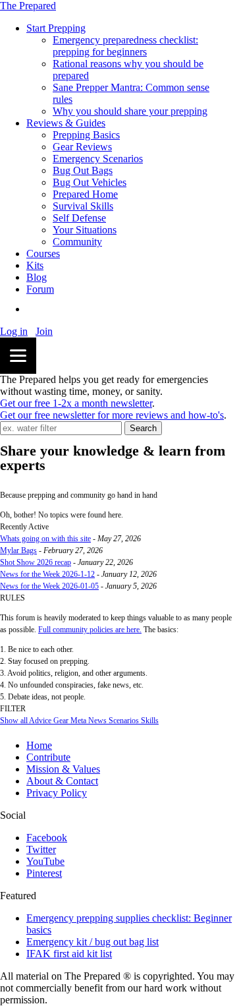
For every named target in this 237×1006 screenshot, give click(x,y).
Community (77, 241)
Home (39, 745)
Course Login (55, 308)
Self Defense (79, 217)
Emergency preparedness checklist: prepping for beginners (125, 45)
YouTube (45, 861)
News (96, 720)
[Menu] (18, 356)
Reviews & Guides (65, 123)
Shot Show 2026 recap (35, 562)
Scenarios (123, 720)
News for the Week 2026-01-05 (49, 586)
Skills (149, 720)
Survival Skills (83, 206)
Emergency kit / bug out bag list (92, 941)
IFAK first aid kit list (69, 953)
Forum (40, 289)
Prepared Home (85, 194)
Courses (43, 253)
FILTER (13, 708)
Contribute (48, 757)
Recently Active (24, 526)
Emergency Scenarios (98, 158)
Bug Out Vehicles (89, 182)
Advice (39, 720)
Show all (14, 720)
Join (44, 331)
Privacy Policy (56, 792)
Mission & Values (63, 769)
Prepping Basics (86, 134)
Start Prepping (56, 28)
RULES (12, 598)
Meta (77, 720)
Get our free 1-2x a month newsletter (76, 403)
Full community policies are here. (90, 629)
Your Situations (85, 229)
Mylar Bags (18, 550)
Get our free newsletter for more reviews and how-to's (112, 415)
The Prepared (28, 5)
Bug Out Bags (83, 170)
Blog (36, 277)
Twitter (41, 849)
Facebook (46, 837)
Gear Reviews (82, 146)
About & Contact (62, 780)
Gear (59, 720)
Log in (14, 331)
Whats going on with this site (45, 538)
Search (143, 428)
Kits (34, 265)
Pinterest (44, 873)
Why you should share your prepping (130, 111)
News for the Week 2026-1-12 (47, 574)
